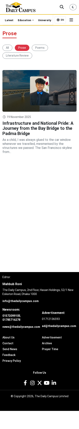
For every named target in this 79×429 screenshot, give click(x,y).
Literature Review (17, 55)
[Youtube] (47, 383)
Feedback (8, 355)
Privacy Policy (11, 360)
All (7, 47)
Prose (22, 47)
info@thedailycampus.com (20, 301)
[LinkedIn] (54, 383)
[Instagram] (32, 383)
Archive (47, 343)
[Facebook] (25, 383)
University (45, 20)
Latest (9, 20)
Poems (40, 47)
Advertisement (52, 337)
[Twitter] (39, 383)
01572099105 (11, 315)
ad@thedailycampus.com (59, 326)
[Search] (62, 7)
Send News (9, 349)
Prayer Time (50, 349)
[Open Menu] (71, 20)
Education (25, 20)
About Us (8, 337)
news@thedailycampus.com (21, 326)
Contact (7, 343)
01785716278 (11, 319)
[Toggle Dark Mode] (73, 7)
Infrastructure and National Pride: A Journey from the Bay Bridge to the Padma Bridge (38, 128)
